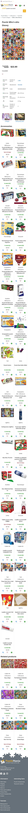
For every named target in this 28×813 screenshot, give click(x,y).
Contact (2, 796)
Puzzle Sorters (7, 365)
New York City (7, 739)
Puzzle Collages (6, 17)
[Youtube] (4, 774)
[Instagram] (7, 774)
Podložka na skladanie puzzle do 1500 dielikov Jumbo (21, 459)
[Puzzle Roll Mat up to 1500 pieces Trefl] (3, 405)
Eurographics (7, 267)
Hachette (20, 15)
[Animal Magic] (16, 749)
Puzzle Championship (5, 794)
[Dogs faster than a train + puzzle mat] (3, 591)
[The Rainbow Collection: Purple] (3, 718)
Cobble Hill (7, 546)
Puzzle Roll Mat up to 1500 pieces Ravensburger (20, 180)
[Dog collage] (3, 687)
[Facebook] (1, 774)
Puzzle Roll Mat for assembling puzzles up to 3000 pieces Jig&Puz (21, 304)
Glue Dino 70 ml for (7, 457)
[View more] (7, 136)
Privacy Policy (3, 792)
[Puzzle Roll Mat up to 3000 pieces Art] (16, 219)
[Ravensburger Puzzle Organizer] (3, 250)
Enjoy (20, 704)
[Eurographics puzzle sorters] (3, 343)
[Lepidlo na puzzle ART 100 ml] (16, 529)
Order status (3, 781)
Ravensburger (20, 143)
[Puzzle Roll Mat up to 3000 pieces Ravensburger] (16, 157)
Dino (7, 453)
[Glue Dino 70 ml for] (3, 467)
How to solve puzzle (5, 810)
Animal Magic (20, 739)
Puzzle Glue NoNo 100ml (20, 365)
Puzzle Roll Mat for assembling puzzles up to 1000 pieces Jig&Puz (21, 335)
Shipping (2, 783)
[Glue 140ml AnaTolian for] (3, 498)
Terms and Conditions (5, 789)
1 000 (19, 80)
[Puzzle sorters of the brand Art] (16, 250)
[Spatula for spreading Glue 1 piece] (16, 622)
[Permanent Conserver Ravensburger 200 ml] (16, 498)
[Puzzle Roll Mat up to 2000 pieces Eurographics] (3, 281)
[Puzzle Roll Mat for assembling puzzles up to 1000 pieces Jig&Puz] (16, 344)
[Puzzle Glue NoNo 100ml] (16, 375)
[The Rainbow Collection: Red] (16, 687)
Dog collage (7, 677)
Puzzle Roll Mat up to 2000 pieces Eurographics (7, 273)
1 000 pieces (13, 15)
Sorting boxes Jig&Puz (7, 426)
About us (2, 787)
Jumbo (7, 143)
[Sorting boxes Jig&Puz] (3, 436)
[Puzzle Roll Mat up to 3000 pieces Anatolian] (3, 312)
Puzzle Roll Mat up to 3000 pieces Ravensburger (20, 149)
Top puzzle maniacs (19, 783)
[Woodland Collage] (16, 718)
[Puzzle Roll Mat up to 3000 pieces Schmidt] (3, 219)
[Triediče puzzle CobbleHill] (16, 560)
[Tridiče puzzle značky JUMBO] (3, 529)
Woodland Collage (20, 708)
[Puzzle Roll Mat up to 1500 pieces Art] (16, 281)
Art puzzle (20, 205)
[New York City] (3, 749)
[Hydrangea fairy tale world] (16, 591)
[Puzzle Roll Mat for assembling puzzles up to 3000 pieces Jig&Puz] (16, 313)
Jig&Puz (21, 298)
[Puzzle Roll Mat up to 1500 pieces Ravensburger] (16, 189)
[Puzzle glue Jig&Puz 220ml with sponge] (16, 436)
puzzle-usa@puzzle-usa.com (7, 768)
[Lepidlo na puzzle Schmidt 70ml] (3, 652)
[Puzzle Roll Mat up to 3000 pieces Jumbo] (3, 157)
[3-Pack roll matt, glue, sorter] (16, 405)
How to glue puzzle (5, 805)
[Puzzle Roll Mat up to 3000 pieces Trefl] (3, 188)
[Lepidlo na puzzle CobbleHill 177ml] (3, 560)
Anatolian (7, 298)
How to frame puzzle (5, 807)
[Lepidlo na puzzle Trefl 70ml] (3, 622)
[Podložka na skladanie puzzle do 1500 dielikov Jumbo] (16, 468)
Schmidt (7, 205)
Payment (2, 785)
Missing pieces (4, 803)
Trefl (7, 174)
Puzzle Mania (4, 15)
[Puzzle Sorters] (3, 375)
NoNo (20, 361)
